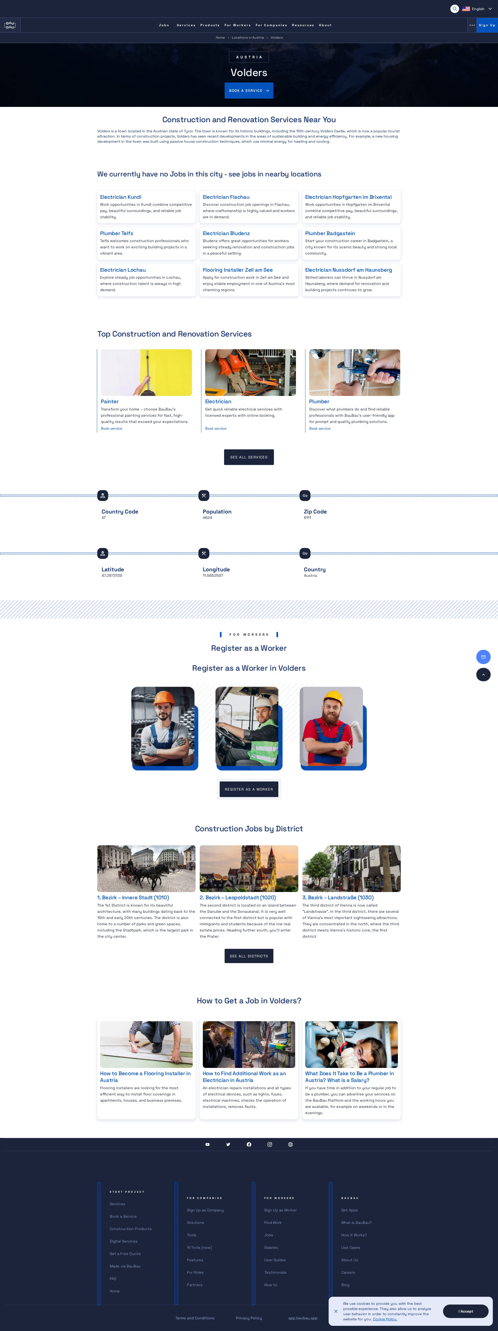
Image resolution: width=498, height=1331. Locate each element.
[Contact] (483, 657)
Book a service (245, 90)
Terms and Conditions (195, 1318)
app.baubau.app (302, 1318)
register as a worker (249, 789)
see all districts (249, 956)
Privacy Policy (249, 1318)
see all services (249, 457)
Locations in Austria (248, 37)
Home (220, 37)
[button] (477, 9)
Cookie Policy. (385, 1319)
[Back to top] (483, 674)
